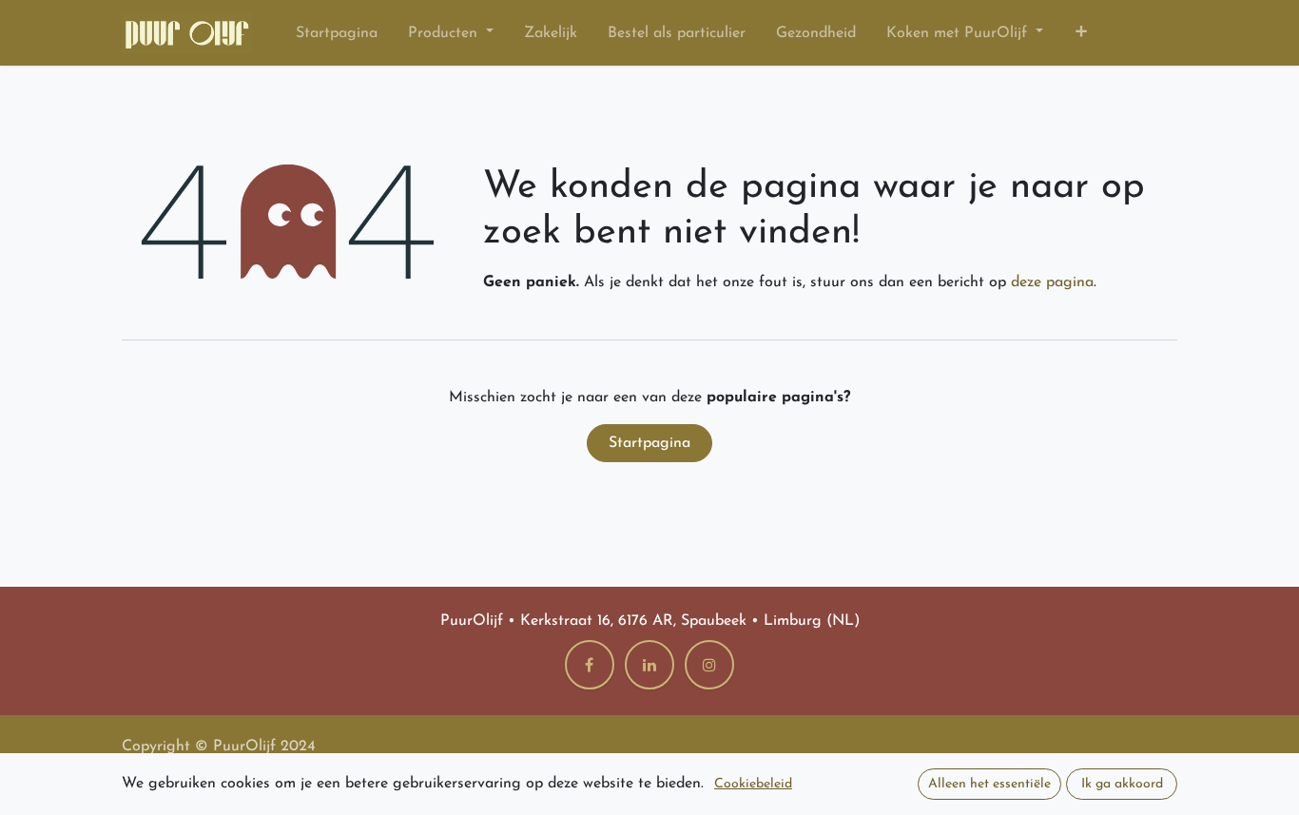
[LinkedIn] (649, 664)
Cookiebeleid (753, 784)
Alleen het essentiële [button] (989, 784)
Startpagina (649, 443)
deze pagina (1052, 282)
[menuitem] (337, 33)
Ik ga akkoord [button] (1122, 784)
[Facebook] (589, 664)
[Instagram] (709, 664)
